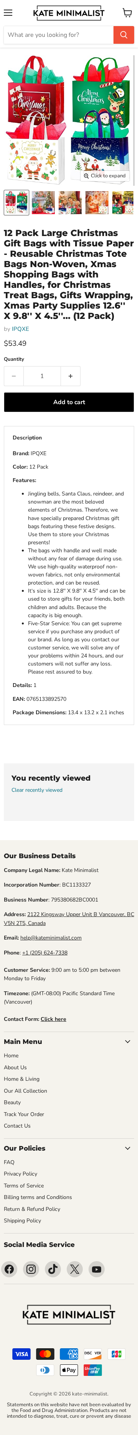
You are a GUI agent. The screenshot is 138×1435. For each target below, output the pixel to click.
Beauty (12, 1102)
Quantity (14, 359)
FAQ (9, 1162)
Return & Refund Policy (32, 1209)
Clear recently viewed (37, 790)
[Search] (123, 35)
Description (27, 437)
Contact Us (17, 1126)
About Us (15, 1067)
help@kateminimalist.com (51, 937)
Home (11, 1055)
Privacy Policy (20, 1173)
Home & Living (21, 1079)
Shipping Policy (22, 1220)
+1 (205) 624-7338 (44, 952)
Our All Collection (25, 1091)
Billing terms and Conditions (38, 1197)
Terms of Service (24, 1185)
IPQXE (20, 329)
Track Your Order (24, 1114)
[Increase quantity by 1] (70, 376)
